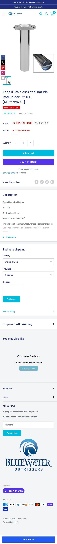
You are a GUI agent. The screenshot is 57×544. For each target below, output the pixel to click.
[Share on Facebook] (36, 182)
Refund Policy (9, 311)
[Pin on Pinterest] (42, 182)
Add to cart (28, 153)
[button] (9, 172)
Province (7, 268)
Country (6, 255)
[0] (52, 13)
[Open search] (40, 13)
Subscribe (12, 433)
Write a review (29, 368)
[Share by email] (52, 182)
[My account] (46, 13)
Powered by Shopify (10, 522)
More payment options (29, 169)
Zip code (6, 282)
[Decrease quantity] (16, 143)
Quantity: (7, 142)
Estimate (11, 299)
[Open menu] (4, 14)
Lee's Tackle (9, 113)
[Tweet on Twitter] (47, 182)
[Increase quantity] (30, 143)
